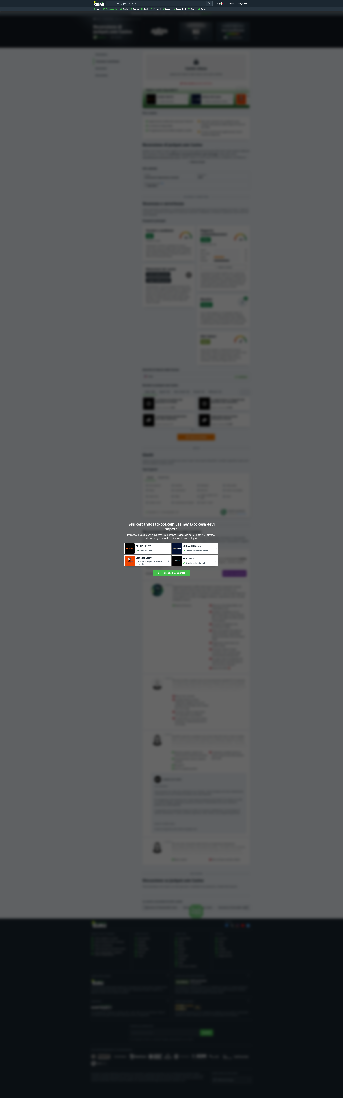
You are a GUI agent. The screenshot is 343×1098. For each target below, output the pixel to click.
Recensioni (181, 9)
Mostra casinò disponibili (173, 572)
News (203, 9)
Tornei (193, 9)
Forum (168, 9)
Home (98, 9)
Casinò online (112, 9)
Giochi (125, 9)
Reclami (157, 9)
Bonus (136, 9)
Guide (146, 9)
